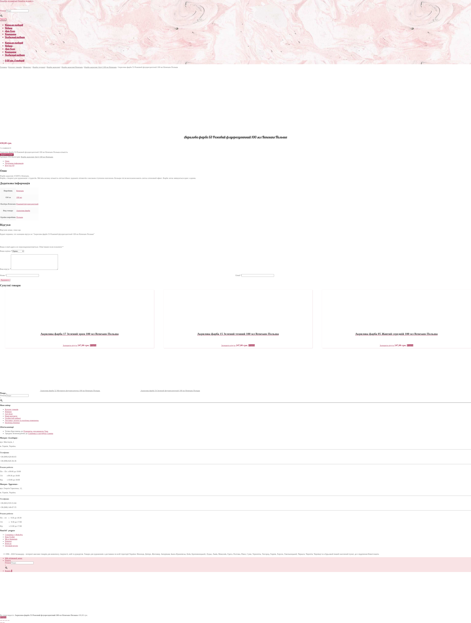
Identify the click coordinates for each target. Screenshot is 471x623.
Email (239, 275)
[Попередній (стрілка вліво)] (1, 622)
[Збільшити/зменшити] (1, 620)
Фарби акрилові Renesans (72, 67)
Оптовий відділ (11, 546)
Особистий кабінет (15, 37)
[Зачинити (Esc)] (8, 620)
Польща (19, 217)
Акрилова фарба (23, 211)
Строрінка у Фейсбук (14, 535)
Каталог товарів (14, 24)
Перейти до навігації (8, 1)
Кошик (8, 571)
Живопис (27, 67)
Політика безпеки (12, 423)
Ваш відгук (5, 269)
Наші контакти (11, 416)
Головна (3, 67)
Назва (3, 275)
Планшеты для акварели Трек (35, 431)
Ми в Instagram (11, 539)
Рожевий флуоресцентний (27, 204)
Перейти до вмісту (25, 1)
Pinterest (8, 541)
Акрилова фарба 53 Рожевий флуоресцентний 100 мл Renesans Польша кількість (34, 152)
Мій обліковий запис (13, 558)
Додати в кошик (7, 155)
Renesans (20, 191)
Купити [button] (93, 345)
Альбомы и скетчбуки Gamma (40, 433)
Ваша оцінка (6, 251)
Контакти (10, 34)
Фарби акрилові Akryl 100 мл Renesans (100, 67)
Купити (3, 617)
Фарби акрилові (53, 67)
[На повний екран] (3, 620)
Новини (8, 28)
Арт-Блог (10, 31)
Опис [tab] (7, 161)
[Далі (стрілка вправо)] (3, 622)
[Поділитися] (6, 620)
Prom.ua (8, 543)
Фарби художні (39, 67)
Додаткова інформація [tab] (14, 163)
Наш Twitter (10, 537)
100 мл (19, 197)
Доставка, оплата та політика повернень (22, 420)
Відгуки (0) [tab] (9, 165)
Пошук (3, 11)
